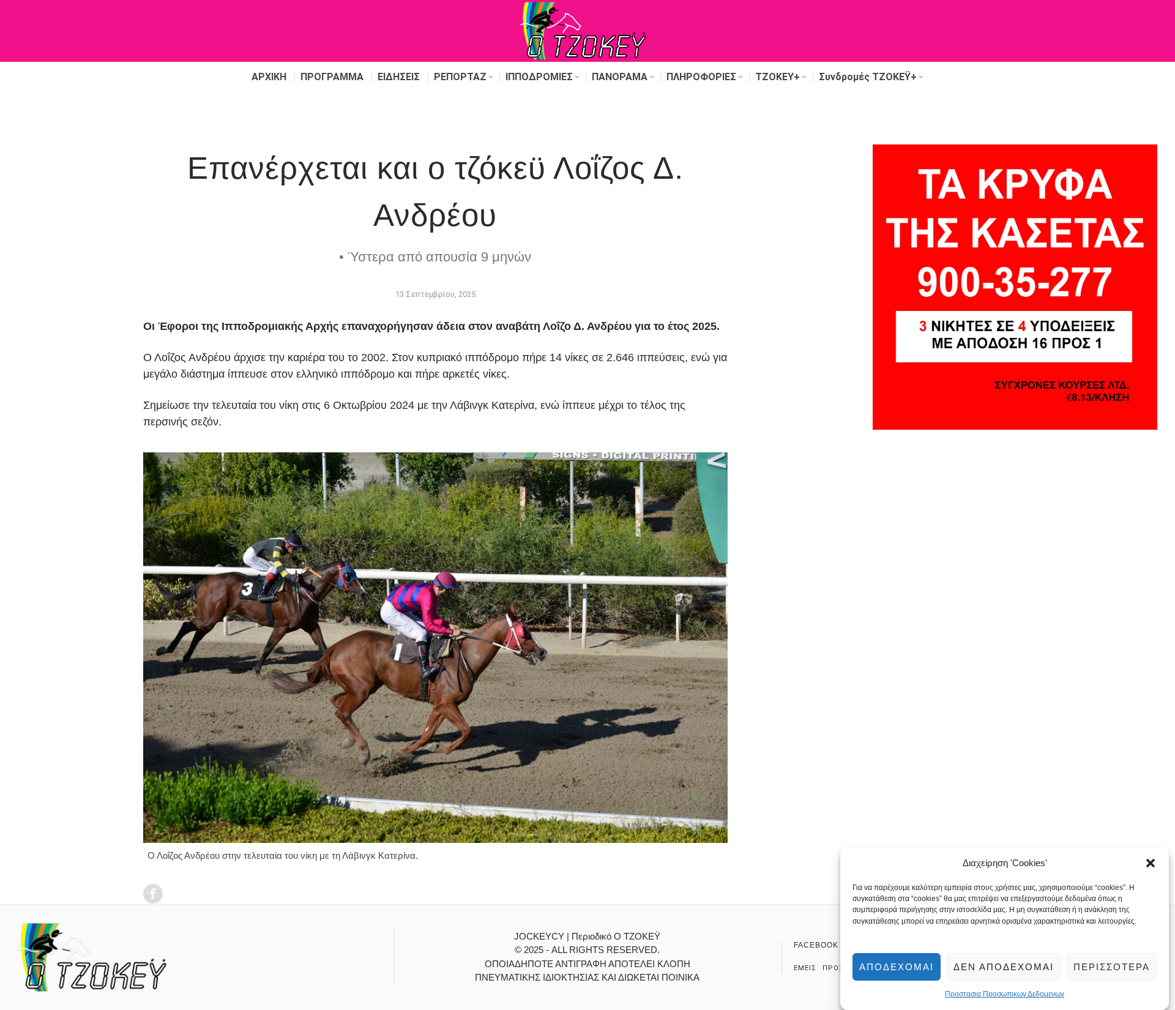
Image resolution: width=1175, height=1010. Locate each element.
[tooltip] (153, 893)
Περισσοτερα (1111, 967)
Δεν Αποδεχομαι (1003, 967)
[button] (1150, 863)
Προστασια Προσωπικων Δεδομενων (1004, 994)
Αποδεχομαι (896, 967)
